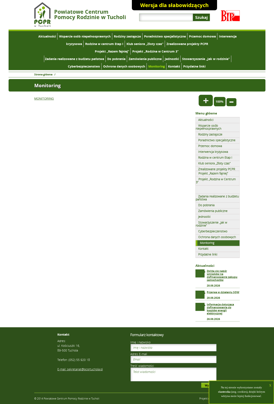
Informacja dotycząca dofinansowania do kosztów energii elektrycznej (220, 309)
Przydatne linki (194, 66)
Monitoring (156, 66)
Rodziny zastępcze (127, 36)
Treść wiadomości (142, 366)
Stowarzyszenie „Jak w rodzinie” (206, 59)
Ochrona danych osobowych (124, 66)
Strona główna (43, 74)
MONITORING (44, 98)
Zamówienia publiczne (145, 59)
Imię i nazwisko (140, 342)
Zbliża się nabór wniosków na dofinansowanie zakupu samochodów (222, 275)
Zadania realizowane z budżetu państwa (74, 59)
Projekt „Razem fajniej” (112, 51)
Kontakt (174, 66)
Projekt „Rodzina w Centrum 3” (155, 51)
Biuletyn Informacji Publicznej (230, 15)
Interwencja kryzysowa (213, 152)
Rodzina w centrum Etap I (104, 44)
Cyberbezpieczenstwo (84, 66)
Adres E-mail (138, 354)
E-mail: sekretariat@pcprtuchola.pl (80, 369)
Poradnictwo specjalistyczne (165, 36)
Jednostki (172, 59)
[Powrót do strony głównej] (42, 26)
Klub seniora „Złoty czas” (145, 44)
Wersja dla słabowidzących (174, 5)
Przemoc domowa (202, 36)
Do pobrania (116, 59)
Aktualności (47, 36)
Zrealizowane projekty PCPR (187, 44)
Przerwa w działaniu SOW (223, 292)
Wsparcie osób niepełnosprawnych (85, 36)
